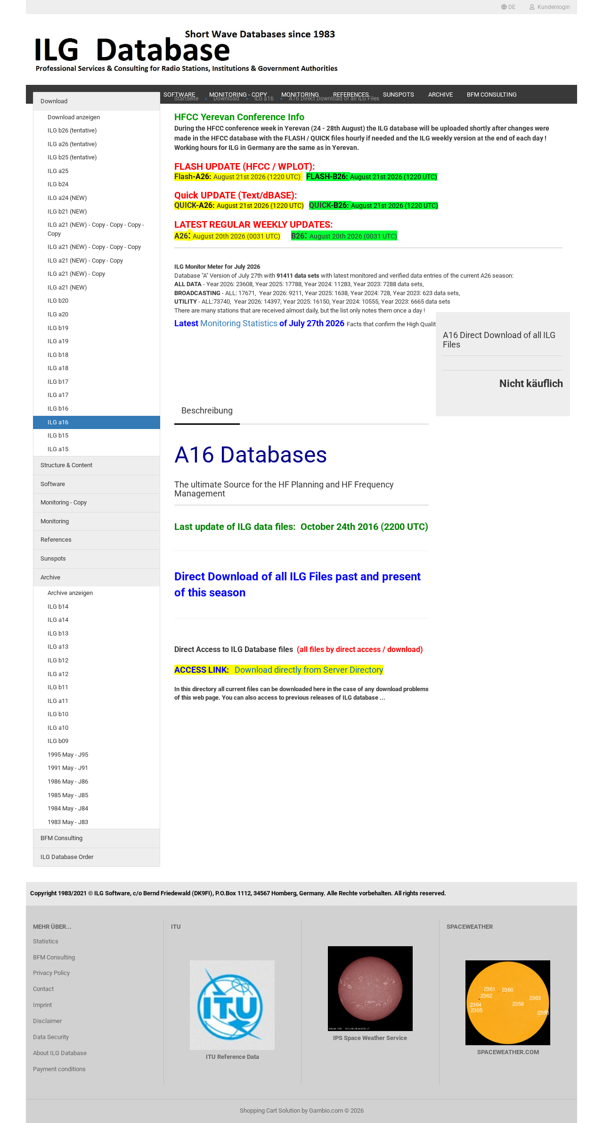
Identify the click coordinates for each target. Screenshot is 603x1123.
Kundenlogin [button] (552, 7)
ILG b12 (58, 660)
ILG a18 (58, 368)
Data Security (51, 1036)
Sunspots (53, 558)
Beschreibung (207, 410)
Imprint (42, 1004)
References (56, 539)
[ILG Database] (187, 49)
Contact (43, 988)
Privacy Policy (51, 972)
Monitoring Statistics (239, 323)
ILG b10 (58, 714)
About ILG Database (60, 1053)
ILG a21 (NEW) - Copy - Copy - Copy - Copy (96, 229)
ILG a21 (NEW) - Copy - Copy (85, 260)
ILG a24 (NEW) (67, 197)
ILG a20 (58, 314)
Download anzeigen (74, 117)
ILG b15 (58, 435)
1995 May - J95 (68, 754)
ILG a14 (58, 619)
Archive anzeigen (70, 592)
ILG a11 (58, 700)
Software (53, 483)
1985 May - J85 (68, 795)
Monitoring (55, 521)
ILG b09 (58, 740)
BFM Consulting (61, 838)
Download (54, 101)
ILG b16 (58, 408)
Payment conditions (59, 1069)
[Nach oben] (577, 1108)
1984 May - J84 (68, 808)
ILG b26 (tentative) (72, 130)
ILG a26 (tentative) (72, 144)
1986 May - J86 (68, 781)
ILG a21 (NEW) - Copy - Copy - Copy (94, 246)
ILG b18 (58, 354)
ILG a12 (58, 673)
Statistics (45, 941)
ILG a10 (58, 727)
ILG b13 (58, 633)
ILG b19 (58, 327)
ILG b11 (58, 687)
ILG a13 (58, 646)
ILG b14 (58, 606)
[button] (508, 7)
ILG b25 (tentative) (72, 157)
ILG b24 (58, 184)
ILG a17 (58, 394)
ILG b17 (58, 381)
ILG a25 (58, 170)
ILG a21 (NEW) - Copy (76, 273)
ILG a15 (58, 449)
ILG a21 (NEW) (67, 287)
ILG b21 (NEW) (67, 211)
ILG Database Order (67, 856)
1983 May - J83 (68, 822)
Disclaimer (47, 1020)
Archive (50, 577)
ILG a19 (58, 341)
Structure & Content (66, 465)
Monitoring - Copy (64, 502)
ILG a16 (58, 422)
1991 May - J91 (68, 767)
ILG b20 (58, 300)
